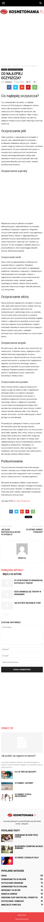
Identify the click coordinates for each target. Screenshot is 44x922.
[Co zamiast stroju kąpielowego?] (7, 797)
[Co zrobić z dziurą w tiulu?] (7, 861)
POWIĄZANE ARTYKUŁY (12, 570)
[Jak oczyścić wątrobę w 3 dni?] (7, 606)
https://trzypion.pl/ (23, 501)
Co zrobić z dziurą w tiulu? (27, 857)
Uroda (4, 876)
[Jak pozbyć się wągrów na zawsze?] (22, 742)
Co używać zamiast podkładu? (34, 530)
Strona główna (6, 66)
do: (15, 501)
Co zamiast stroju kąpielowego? (23, 795)
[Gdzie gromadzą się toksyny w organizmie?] (7, 594)
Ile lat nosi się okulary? (25, 772)
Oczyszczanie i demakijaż (12, 901)
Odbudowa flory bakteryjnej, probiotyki (19, 897)
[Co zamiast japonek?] (7, 786)
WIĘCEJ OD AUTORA (12, 574)
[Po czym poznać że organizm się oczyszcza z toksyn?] (7, 583)
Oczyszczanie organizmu (15, 69)
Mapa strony (22, 915)
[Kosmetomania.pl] (22, 11)
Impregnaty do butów (10, 890)
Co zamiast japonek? (24, 783)
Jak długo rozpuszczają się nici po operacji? (10, 532)
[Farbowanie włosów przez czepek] (7, 838)
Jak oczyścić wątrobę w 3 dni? (27, 603)
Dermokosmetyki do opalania (14, 886)
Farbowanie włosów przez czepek (26, 836)
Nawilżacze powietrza (11, 905)
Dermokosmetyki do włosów (13, 879)
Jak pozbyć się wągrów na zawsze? (18, 755)
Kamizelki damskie (9, 894)
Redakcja (8, 82)
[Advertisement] (22, 40)
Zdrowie (4, 69)
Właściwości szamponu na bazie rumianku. (29, 847)
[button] (40, 3)
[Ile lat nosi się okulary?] (7, 775)
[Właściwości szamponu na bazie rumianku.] (7, 849)
